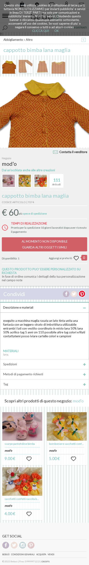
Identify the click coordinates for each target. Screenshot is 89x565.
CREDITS (46, 561)
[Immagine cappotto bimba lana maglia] (9, 67)
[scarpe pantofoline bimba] (22, 426)
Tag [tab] (5, 384)
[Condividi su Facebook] (66, 294)
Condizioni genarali (23, 554)
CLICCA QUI (40, 31)
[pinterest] (31, 548)
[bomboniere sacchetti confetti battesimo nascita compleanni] (67, 426)
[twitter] (14, 548)
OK (56, 31)
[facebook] (5, 548)
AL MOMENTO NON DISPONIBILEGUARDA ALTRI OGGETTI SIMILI (45, 244)
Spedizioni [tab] (10, 364)
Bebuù (6, 554)
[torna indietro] (83, 40)
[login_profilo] (29, 458)
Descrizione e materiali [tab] (18, 307)
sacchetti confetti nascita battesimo (26, 499)
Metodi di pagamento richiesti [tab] (23, 374)
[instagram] (22, 548)
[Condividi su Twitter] (74, 294)
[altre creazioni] (9, 181)
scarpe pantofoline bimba (20, 443)
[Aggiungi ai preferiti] (76, 258)
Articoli (56, 181)
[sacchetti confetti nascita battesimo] (22, 481)
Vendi (51, 554)
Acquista (41, 554)
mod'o (78, 400)
